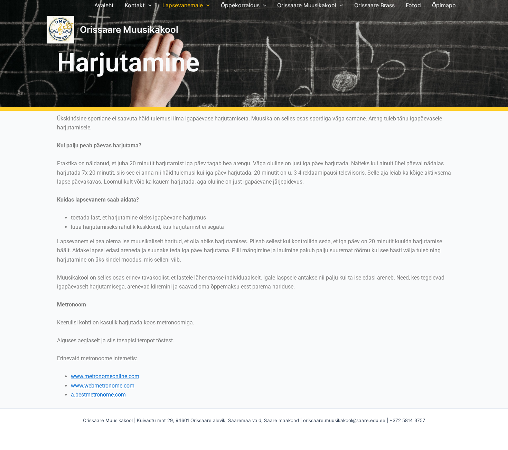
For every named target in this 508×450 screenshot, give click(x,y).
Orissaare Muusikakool (306, 5)
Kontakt (135, 5)
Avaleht (104, 5)
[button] (148, 5)
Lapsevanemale (182, 5)
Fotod (413, 5)
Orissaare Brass (374, 5)
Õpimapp (444, 5)
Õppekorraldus (240, 5)
